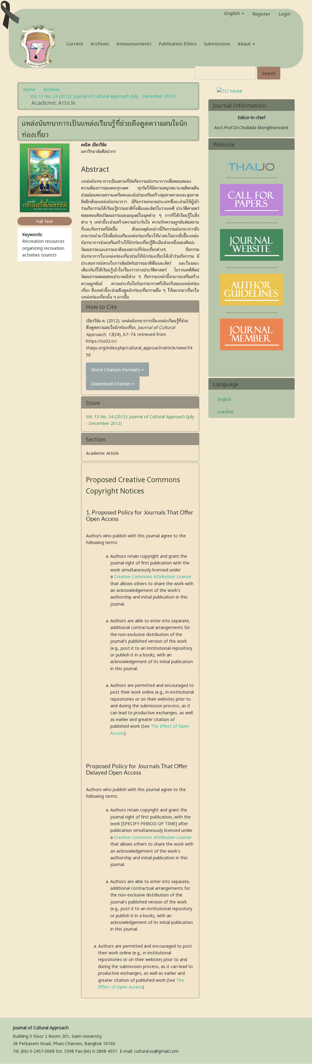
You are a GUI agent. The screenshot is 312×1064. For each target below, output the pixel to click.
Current (74, 43)
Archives (99, 43)
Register (261, 12)
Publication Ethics (178, 43)
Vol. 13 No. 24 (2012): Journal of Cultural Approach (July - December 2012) (103, 95)
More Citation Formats (116, 369)
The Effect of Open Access (141, 983)
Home (29, 89)
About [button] (245, 43)
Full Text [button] (44, 220)
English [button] (232, 12)
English (224, 398)
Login (284, 12)
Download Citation (111, 383)
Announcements (133, 43)
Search (268, 72)
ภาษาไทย (225, 411)
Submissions (217, 43)
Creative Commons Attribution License (152, 576)
